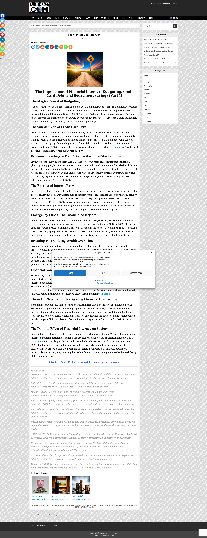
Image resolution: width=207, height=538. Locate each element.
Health (57, 18)
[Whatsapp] (66, 47)
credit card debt (51, 505)
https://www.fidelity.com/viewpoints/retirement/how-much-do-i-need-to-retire (72, 395)
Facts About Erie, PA (151, 55)
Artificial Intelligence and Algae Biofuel (158, 51)
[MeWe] (56, 47)
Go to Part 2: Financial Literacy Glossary (84, 362)
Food (130, 18)
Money (96, 18)
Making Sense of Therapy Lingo (156, 39)
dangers (118, 147)
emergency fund (76, 505)
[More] (70, 47)
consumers (37, 341)
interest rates (110, 505)
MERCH (175, 3)
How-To (87, 18)
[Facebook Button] (171, 18)
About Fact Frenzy (164, 3)
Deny (103, 273)
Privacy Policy (102, 280)
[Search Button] (177, 18)
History (48, 18)
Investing (119, 505)
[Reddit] (42, 47)
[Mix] (61, 47)
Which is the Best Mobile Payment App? (159, 43)
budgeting (42, 505)
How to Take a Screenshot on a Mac (157, 47)
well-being (104, 294)
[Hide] (1, 59)
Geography (66, 18)
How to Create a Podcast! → (129, 515)
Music (123, 18)
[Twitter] (38, 47)
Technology (77, 18)
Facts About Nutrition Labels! (155, 59)
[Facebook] (33, 47)
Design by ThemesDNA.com (103, 536)
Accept (70, 273)
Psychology (105, 18)
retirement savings (87, 507)
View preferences (136, 273)
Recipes (148, 82)
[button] (151, 252)
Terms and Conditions (105, 283)
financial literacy (98, 505)
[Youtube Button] (174, 18)
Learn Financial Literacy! (84, 35)
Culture (115, 18)
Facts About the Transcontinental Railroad (160, 63)
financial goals (87, 505)
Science (39, 18)
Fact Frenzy (35, 525)
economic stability (64, 505)
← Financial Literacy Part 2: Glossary (43, 515)
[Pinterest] (52, 47)
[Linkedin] (47, 47)
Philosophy (141, 18)
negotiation (127, 505)
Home (153, 3)
